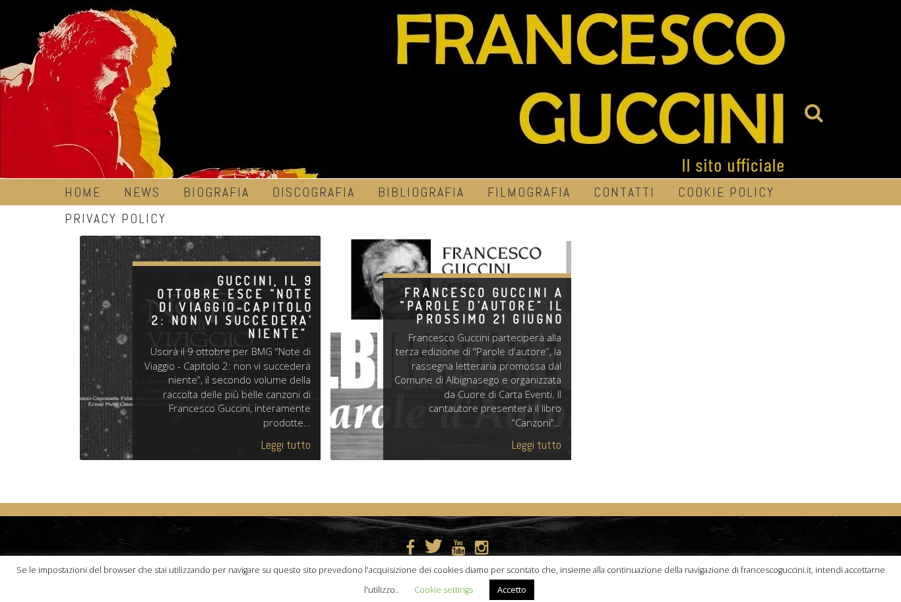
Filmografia (529, 192)
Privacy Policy (115, 218)
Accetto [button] (511, 589)
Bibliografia (421, 192)
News (142, 192)
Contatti (624, 192)
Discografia (313, 192)
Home (83, 192)
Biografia (216, 192)
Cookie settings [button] (443, 589)
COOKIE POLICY (726, 192)
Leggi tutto (286, 444)
